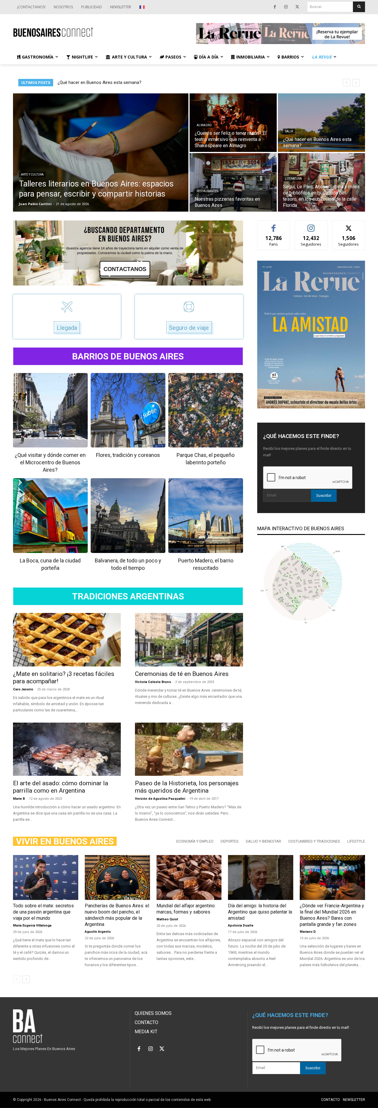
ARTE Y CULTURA (32, 174)
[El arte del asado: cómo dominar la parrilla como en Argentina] (67, 749)
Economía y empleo (195, 841)
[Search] (359, 6)
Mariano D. (308, 932)
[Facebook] (275, 7)
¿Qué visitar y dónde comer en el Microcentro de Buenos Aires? (50, 462)
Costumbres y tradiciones (314, 841)
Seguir (311, 225)
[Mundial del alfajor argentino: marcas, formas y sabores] (189, 877)
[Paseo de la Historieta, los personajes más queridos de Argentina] (189, 749)
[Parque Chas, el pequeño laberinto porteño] (205, 410)
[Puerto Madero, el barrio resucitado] (205, 515)
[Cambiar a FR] (142, 7)
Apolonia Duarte (240, 925)
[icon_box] (67, 316)
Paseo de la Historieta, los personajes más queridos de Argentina (187, 787)
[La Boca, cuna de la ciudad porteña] (50, 515)
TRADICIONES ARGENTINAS (128, 596)
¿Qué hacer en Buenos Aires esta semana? (99, 82)
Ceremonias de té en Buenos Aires (182, 673)
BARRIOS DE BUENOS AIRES (128, 356)
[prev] (346, 82)
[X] (297, 7)
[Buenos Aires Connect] (97, 32)
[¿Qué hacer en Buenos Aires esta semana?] (321, 122)
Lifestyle (356, 841)
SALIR (289, 131)
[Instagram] (286, 7)
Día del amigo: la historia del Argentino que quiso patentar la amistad (260, 912)
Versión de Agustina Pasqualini (160, 799)
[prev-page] (16, 979)
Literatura (293, 178)
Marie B (19, 799)
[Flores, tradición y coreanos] (128, 410)
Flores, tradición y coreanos (128, 455)
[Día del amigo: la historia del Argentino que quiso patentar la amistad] (260, 877)
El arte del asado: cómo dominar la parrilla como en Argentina (60, 787)
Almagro (204, 125)
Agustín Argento (98, 932)
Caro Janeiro (23, 689)
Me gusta (274, 225)
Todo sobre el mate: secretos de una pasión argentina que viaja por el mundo (43, 912)
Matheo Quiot (167, 919)
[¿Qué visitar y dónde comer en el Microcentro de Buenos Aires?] (50, 410)
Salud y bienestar (263, 841)
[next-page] (26, 979)
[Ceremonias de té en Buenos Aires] (189, 639)
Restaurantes (207, 191)
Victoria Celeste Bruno (153, 682)
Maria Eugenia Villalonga (32, 925)
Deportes (230, 841)
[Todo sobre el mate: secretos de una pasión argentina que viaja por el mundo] (45, 877)
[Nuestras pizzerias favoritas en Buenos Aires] (233, 182)
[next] (356, 82)
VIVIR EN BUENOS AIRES (65, 841)
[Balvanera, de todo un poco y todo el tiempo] (128, 515)
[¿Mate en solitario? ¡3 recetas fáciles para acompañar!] (67, 639)
